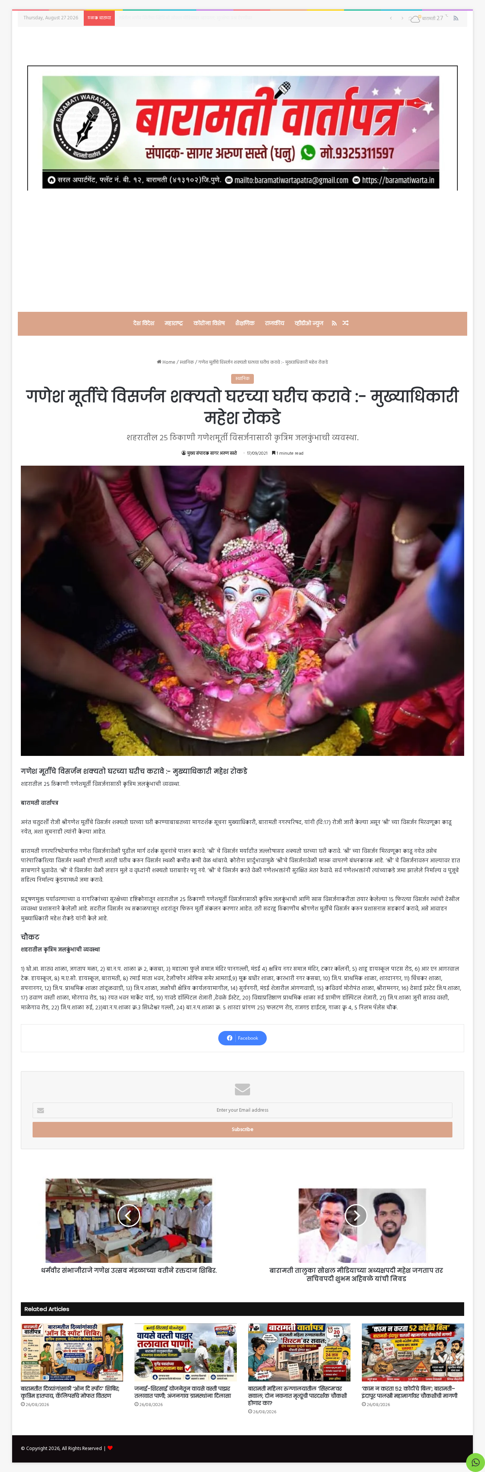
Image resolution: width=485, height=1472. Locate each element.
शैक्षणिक (245, 323)
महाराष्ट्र (174, 323)
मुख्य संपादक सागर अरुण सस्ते (212, 453)
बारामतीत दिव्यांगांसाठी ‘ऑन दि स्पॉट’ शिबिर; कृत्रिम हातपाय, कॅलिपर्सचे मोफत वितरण (70, 1392)
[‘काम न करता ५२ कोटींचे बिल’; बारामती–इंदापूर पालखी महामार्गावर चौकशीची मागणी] (413, 1352)
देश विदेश (143, 323)
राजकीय (274, 323)
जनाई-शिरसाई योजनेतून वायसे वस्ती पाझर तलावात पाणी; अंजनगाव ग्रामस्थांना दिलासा (183, 1392)
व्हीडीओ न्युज (309, 323)
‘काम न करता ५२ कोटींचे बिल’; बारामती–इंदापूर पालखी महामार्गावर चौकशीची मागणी (409, 1392)
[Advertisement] (242, 251)
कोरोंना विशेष (209, 323)
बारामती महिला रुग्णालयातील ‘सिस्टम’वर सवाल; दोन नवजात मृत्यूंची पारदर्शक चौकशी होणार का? (297, 1396)
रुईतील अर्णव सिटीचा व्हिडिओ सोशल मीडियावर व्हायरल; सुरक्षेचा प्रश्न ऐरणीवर (185, 18)
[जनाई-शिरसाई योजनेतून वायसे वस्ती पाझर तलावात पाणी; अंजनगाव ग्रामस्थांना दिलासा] (186, 1352)
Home (168, 362)
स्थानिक (187, 362)
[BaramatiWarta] (242, 128)
